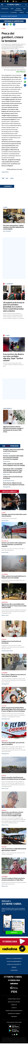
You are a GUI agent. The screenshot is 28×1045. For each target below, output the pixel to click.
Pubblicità (14, 1004)
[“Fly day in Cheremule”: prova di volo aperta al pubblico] (14, 730)
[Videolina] (14, 941)
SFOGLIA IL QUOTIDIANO (8, 16)
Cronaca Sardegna (14, 21)
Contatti (14, 1007)
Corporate (14, 1016)
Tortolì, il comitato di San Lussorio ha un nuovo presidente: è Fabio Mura (13, 879)
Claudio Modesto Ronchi (8, 480)
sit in (7, 178)
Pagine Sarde (14, 970)
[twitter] (2, 1)
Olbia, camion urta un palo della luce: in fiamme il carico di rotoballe (14, 464)
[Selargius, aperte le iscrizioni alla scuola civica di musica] (14, 502)
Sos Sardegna (13, 12)
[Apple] (14, 1026)
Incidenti (21, 12)
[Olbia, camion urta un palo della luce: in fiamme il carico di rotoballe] (14, 563)
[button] (4, 24)
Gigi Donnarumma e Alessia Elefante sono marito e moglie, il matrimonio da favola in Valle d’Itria (13, 429)
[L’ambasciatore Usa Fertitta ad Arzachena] (14, 629)
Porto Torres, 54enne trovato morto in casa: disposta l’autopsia (13, 483)
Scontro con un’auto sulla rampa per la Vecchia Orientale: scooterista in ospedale (13, 457)
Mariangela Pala (6, 486)
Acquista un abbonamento (14, 961)
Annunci (14, 967)
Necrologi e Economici (14, 1001)
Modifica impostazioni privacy (14, 1010)
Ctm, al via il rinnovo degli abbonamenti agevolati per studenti (14, 849)
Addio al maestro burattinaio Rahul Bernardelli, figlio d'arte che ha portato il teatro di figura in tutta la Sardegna (14, 709)
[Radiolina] (14, 949)
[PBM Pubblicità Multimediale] (14, 992)
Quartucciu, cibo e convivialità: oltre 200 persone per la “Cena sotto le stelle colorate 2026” (12, 470)
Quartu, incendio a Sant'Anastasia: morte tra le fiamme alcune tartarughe (14, 778)
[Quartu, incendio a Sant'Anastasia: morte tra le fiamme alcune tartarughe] (14, 765)
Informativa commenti (14, 1013)
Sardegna (18, 8)
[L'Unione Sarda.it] (14, 4)
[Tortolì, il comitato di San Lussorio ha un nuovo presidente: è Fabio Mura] (14, 866)
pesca (11, 178)
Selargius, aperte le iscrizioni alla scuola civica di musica (13, 450)
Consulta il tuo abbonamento (14, 958)
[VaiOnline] (14, 988)
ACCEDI (24, 1)
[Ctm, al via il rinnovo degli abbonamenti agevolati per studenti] (14, 836)
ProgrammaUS (4, 8)
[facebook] (5, 1)
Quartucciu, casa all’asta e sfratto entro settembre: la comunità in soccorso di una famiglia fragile (12, 813)
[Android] (14, 1030)
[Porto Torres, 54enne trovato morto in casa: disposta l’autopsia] (14, 662)
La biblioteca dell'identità (14, 964)
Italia (24, 8)
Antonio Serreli (6, 453)
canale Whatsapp (21, 72)
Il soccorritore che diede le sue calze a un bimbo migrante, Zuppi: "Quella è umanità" (13, 357)
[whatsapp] (7, 1)
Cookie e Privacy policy (14, 998)
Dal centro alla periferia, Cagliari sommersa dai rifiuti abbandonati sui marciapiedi (13, 227)
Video (12, 8)
